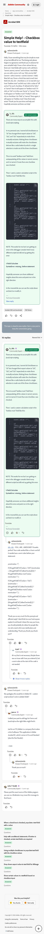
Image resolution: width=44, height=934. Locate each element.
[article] (22, 440)
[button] (4, 5)
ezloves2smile (12, 50)
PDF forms (28, 310)
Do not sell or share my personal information (18, 927)
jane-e (13, 712)
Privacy (32, 919)
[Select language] (28, 5)
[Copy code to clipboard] (35, 185)
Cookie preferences (10, 923)
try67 (17, 649)
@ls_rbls (11, 547)
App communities (18, 11)
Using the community (11, 919)
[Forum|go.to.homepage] (16, 4)
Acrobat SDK (30, 11)
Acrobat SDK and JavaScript (13, 310)
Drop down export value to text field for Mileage (21, 864)
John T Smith (12, 786)
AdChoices (10, 931)
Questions (8, 13)
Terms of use (24, 919)
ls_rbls (12, 114)
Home (7, 11)
